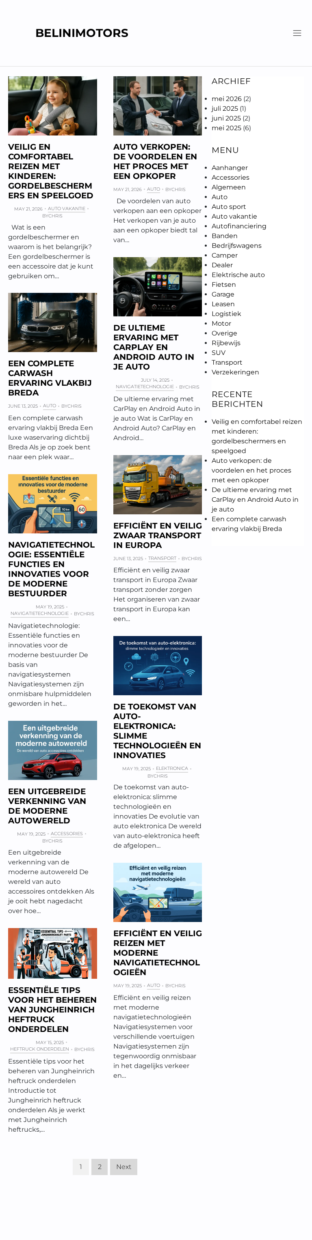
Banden (225, 236)
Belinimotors (81, 33)
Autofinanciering (239, 226)
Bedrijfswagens (237, 245)
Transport (162, 558)
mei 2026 (227, 99)
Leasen (223, 304)
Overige (224, 333)
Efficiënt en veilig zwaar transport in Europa (157, 535)
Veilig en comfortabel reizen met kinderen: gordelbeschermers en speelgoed (50, 171)
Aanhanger (230, 168)
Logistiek (226, 314)
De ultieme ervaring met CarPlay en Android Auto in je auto (153, 347)
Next (123, 1167)
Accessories (67, 833)
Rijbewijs (226, 343)
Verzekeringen (235, 372)
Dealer (222, 265)
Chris (55, 216)
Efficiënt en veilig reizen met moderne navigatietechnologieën (157, 952)
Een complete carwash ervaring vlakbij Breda (50, 378)
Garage (223, 294)
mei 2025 (226, 128)
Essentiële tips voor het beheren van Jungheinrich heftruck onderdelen (52, 1009)
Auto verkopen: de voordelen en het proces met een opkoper (155, 161)
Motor (221, 323)
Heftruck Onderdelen (39, 1049)
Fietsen (224, 284)
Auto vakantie (66, 208)
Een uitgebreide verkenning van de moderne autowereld (47, 806)
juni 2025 (226, 118)
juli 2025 (225, 108)
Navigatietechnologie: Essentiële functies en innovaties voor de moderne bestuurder (51, 569)
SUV (218, 353)
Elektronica (172, 768)
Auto (153, 189)
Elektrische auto (238, 275)
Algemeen (229, 187)
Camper (225, 255)
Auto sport (229, 207)
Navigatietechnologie (145, 386)
